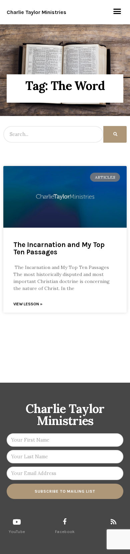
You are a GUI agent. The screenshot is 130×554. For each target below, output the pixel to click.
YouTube (17, 531)
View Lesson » (27, 304)
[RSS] (113, 521)
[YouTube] (17, 522)
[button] (117, 11)
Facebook (65, 531)
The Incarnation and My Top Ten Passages (59, 248)
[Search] (115, 134)
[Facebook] (65, 521)
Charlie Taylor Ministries (36, 12)
